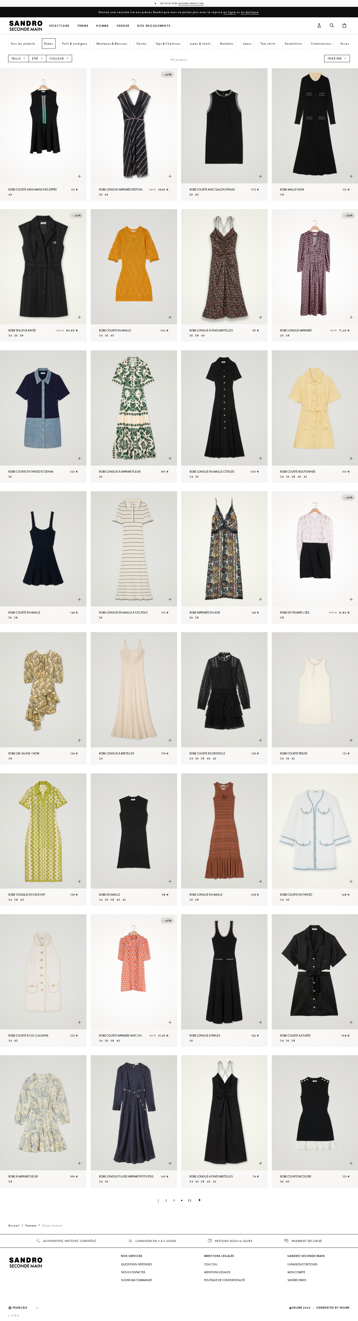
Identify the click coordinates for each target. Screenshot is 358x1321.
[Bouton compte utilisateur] (319, 25)
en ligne (229, 12)
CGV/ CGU (211, 1264)
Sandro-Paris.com (191, 3)
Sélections (59, 26)
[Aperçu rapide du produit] (79, 176)
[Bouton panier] (344, 25)
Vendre (123, 26)
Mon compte (296, 1272)
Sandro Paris (297, 1280)
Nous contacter (133, 1272)
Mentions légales (217, 1272)
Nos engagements (154, 26)
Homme (102, 26)
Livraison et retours (302, 1264)
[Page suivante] (200, 1200)
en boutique (250, 12)
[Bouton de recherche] (332, 25)
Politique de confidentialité (224, 1280)
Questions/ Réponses (136, 1264)
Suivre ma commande (136, 1280)
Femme (83, 26)
